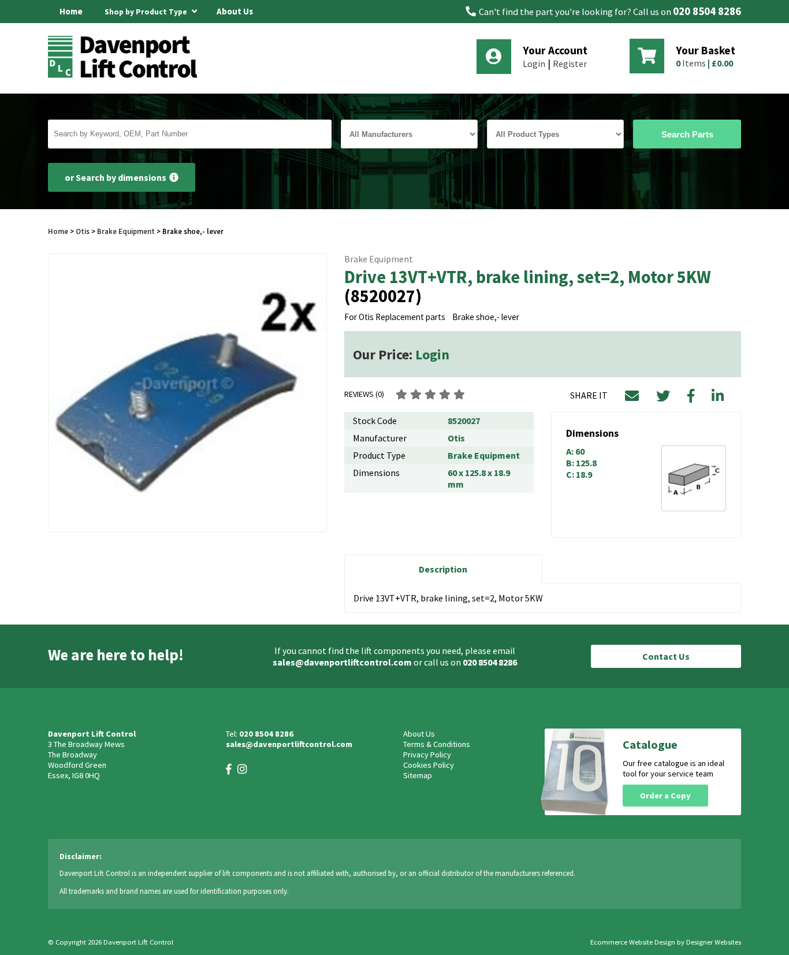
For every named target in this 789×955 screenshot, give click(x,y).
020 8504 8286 (707, 11)
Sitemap (417, 775)
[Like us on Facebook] (229, 769)
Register (570, 63)
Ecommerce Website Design (632, 942)
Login (534, 63)
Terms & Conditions (436, 744)
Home (71, 11)
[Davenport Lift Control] (126, 76)
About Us (235, 11)
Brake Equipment (126, 231)
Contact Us (666, 656)
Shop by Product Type (147, 12)
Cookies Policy (428, 765)
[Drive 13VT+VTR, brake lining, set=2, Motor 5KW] (187, 393)
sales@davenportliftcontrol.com (342, 662)
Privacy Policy (427, 754)
